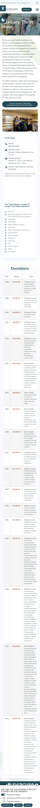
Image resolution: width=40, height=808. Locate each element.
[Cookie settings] (3, 20)
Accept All (7, 805)
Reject (18, 805)
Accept (28, 805)
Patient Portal (5, 3)
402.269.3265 (13, 146)
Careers (13, 3)
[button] (3, 8)
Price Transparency (23, 3)
